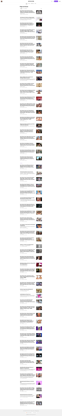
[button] (26, 3)
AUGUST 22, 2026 (22, 13)
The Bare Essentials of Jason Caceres (26, 171)
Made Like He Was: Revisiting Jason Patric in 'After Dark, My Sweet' (27, 124)
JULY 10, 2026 (22, 329)
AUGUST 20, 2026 (22, 32)
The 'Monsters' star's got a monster (24, 290)
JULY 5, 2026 (21, 363)
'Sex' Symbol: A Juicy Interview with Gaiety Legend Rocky (27, 225)
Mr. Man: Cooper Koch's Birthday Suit (26, 289)
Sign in (60, 1)
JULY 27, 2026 (22, 207)
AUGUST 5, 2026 (22, 132)
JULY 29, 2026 (22, 187)
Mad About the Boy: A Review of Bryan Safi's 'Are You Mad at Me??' (27, 264)
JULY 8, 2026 (21, 343)
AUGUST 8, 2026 (22, 106)
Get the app (34, 412)
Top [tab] (23, 8)
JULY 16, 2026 (22, 285)
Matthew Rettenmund (25, 14)
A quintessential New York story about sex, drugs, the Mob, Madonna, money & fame (27, 227)
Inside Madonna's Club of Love (25, 294)
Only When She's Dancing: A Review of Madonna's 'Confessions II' (26, 368)
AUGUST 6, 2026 (22, 120)
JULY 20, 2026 (22, 259)
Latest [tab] (21, 8)
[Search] (51, 1)
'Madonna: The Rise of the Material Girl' (26, 244)
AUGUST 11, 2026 (22, 93)
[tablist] (23, 8)
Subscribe (56, 1)
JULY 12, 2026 (22, 316)
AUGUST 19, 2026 (22, 39)
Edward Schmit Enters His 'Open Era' (26, 394)
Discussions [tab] (25, 8)
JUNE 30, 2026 (22, 404)
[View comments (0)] (25, 15)
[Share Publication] (53, 1)
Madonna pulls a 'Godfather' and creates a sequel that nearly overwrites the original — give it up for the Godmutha (27, 369)
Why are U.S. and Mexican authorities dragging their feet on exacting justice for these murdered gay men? (27, 19)
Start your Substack (29, 412)
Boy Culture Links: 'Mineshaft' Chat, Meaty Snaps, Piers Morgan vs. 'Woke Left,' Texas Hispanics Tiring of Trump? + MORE (27, 307)
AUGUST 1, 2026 (22, 159)
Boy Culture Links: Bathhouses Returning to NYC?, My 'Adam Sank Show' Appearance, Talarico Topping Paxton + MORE (27, 118)
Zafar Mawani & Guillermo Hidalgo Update (27, 17)
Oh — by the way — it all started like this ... (25, 245)
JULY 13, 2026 (22, 309)
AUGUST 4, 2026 (22, 139)
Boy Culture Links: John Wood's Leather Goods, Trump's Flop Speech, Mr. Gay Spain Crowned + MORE (27, 276)
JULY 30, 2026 (22, 180)
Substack (27, 414)
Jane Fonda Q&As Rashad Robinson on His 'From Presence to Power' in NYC (27, 198)
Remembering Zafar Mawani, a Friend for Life (27, 382)
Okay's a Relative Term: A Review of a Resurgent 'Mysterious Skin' (26, 77)
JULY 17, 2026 (22, 278)
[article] (31, 13)
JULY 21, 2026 (22, 252)
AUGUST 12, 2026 (22, 86)
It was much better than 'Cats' (23, 265)
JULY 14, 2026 (22, 302)
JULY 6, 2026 (21, 356)
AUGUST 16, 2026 (22, 59)
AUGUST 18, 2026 (22, 46)
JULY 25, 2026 (22, 220)
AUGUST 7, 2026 (22, 113)
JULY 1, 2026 (21, 390)
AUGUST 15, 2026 (22, 66)
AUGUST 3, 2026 (22, 146)
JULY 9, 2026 (21, 336)
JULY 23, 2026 (22, 240)
